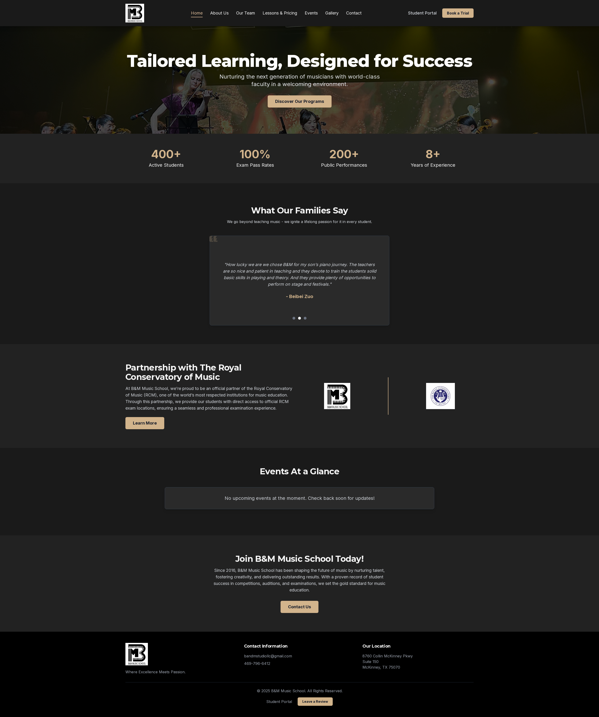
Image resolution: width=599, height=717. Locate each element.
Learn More (145, 423)
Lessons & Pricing (280, 13)
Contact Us (299, 606)
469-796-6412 (257, 663)
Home (197, 13)
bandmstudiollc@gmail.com (268, 656)
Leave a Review (315, 701)
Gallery (332, 13)
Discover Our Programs (299, 101)
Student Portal (422, 13)
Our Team (245, 13)
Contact (354, 13)
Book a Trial (458, 13)
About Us (219, 13)
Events (311, 13)
